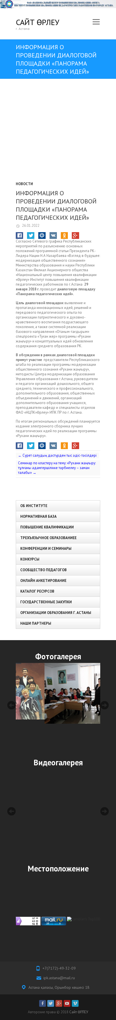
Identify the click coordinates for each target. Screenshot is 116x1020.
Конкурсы (29, 559)
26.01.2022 (30, 225)
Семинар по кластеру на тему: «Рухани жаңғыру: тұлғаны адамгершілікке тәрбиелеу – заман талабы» (57, 468)
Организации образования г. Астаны (55, 612)
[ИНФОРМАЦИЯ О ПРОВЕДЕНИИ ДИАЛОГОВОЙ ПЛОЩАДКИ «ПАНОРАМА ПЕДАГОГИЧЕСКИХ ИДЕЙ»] (58, 135)
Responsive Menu (96, 22)
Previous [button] (11, 705)
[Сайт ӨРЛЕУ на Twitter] (50, 1003)
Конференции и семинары (46, 548)
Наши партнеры (35, 623)
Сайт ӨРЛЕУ (37, 22)
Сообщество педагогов (43, 570)
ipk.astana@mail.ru (59, 977)
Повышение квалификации (47, 527)
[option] (58, 693)
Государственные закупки (46, 602)
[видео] (58, 811)
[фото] (58, 693)
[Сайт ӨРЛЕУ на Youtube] (67, 1003)
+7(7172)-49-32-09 (59, 968)
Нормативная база (38, 516)
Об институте (33, 505)
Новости (24, 183)
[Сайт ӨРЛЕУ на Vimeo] (75, 1003)
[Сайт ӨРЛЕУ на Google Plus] (58, 1003)
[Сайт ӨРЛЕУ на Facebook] (42, 1003)
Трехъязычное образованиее (48, 537)
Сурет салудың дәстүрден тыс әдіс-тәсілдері (57, 455)
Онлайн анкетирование (43, 580)
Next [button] (104, 705)
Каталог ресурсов (37, 591)
